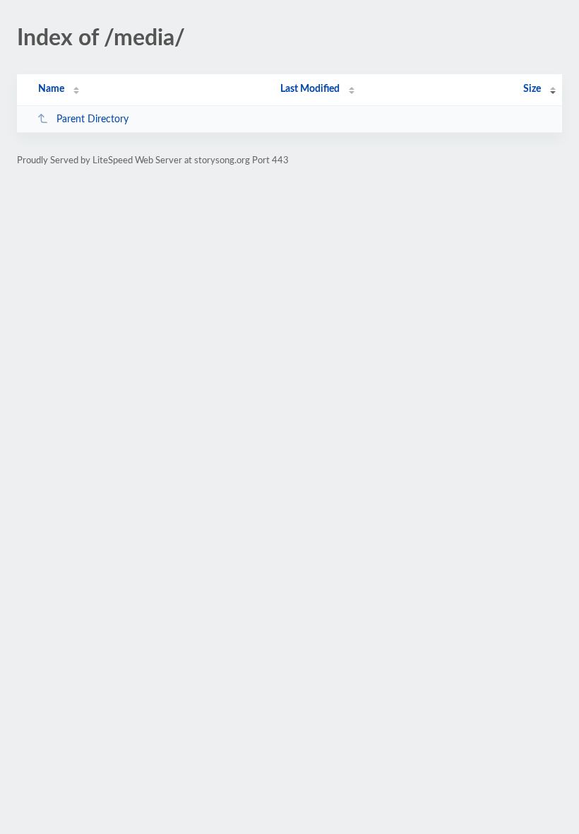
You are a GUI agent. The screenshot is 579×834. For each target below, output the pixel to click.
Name (51, 89)
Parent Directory (92, 119)
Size (532, 89)
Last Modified (310, 89)
